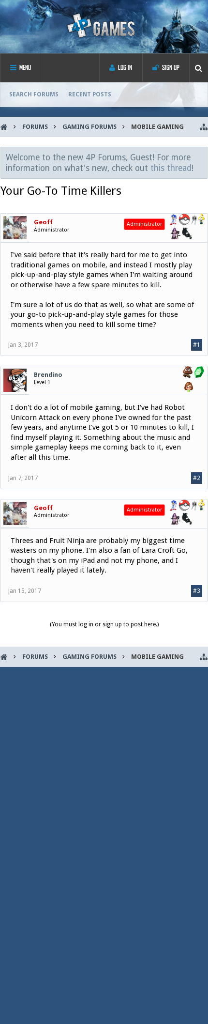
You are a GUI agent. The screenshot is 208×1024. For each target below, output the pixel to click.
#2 (196, 478)
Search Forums (34, 94)
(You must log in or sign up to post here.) (104, 624)
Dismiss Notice (201, 157)
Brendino (48, 374)
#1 (196, 344)
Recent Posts (89, 94)
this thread (171, 168)
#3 (196, 591)
